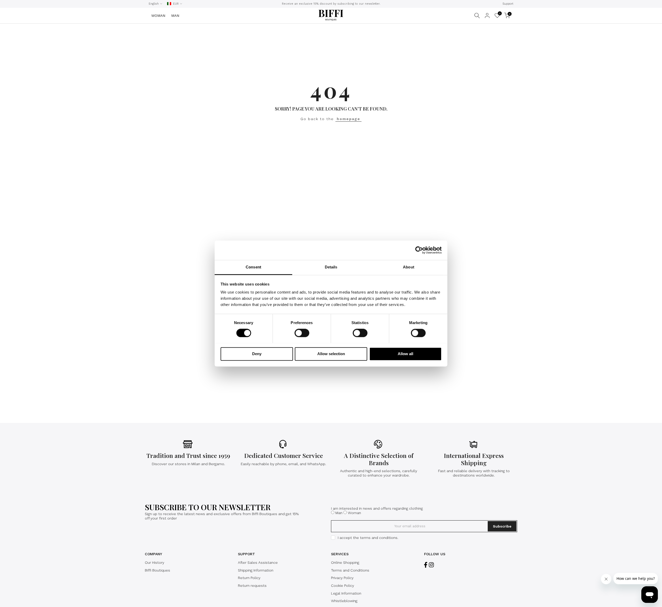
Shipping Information (255, 570)
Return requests (252, 585)
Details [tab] (331, 267)
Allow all (405, 354)
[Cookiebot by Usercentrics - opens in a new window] (419, 250)
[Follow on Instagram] (431, 564)
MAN (175, 15)
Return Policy (249, 578)
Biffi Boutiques (157, 570)
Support (507, 3)
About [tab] (408, 267)
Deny (256, 354)
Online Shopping (345, 562)
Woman (354, 513)
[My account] (487, 15)
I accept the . (368, 538)
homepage (348, 119)
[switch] (302, 333)
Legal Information (346, 593)
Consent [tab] (253, 267)
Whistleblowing (344, 601)
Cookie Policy (342, 585)
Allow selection (331, 354)
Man (338, 513)
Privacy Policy (342, 578)
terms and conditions (378, 538)
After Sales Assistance (258, 562)
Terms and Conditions (350, 570)
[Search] (477, 15)
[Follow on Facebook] (425, 564)
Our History (154, 562)
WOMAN (158, 15)
